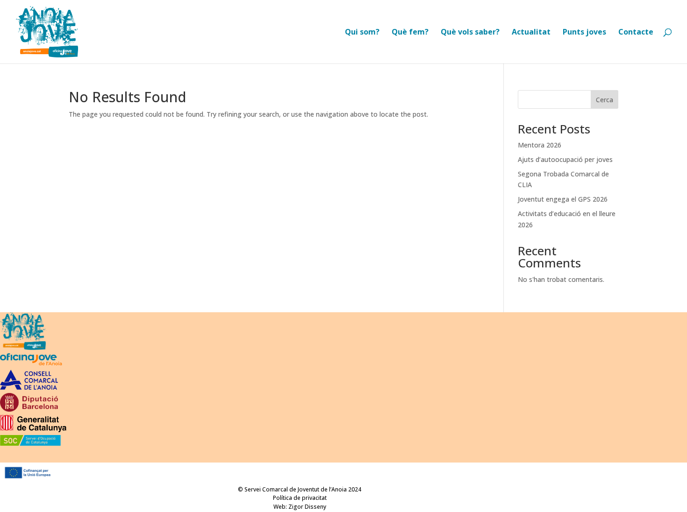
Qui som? (362, 32)
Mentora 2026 (539, 144)
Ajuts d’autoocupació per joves (565, 159)
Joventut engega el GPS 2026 (563, 199)
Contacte (635, 32)
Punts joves (584, 32)
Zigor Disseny (307, 507)
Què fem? (410, 32)
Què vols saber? (470, 32)
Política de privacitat (300, 498)
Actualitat (531, 32)
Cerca (604, 99)
